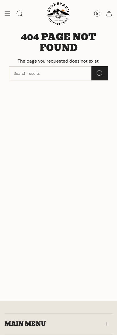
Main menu (25, 323)
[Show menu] (7, 13)
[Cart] (109, 13)
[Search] (99, 73)
